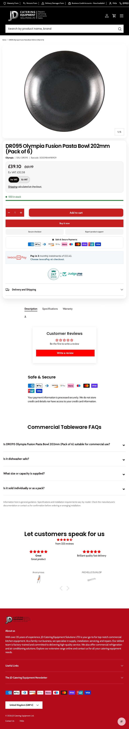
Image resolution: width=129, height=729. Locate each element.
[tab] (31, 308)
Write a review (65, 353)
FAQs (22, 721)
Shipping (12, 186)
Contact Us (9, 721)
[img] (64, 540)
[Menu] (121, 16)
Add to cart (76, 212)
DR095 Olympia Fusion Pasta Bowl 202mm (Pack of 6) (26, 40)
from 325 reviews (64, 543)
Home (4, 40)
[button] (114, 16)
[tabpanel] (64, 317)
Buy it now (64, 223)
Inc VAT (13, 179)
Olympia (9, 157)
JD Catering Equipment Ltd (23, 716)
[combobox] (64, 29)
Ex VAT (24, 179)
